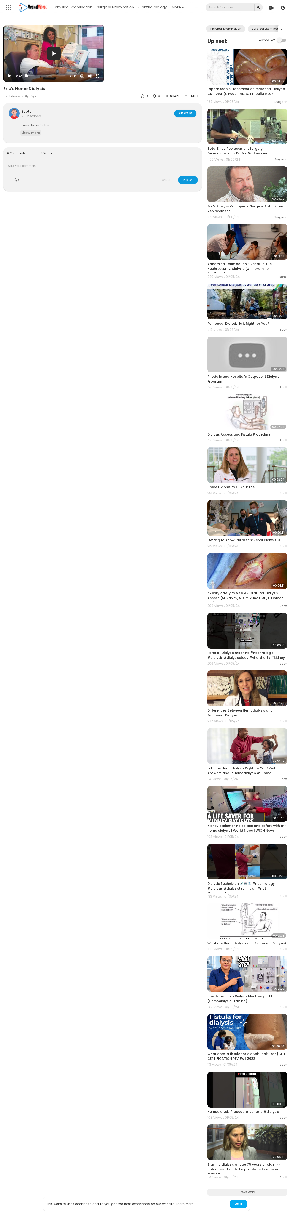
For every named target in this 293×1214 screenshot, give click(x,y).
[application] (53, 53)
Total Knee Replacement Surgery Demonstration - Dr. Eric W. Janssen (237, 151)
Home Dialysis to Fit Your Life (231, 487)
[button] (284, 8)
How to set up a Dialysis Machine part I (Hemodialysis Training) (239, 998)
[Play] (9, 76)
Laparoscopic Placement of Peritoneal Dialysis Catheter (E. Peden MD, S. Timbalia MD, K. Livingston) (246, 94)
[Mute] (90, 76)
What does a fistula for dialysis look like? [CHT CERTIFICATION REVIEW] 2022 (246, 1056)
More (176, 7)
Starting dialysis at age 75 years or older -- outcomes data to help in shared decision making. (243, 1169)
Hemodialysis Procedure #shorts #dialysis (243, 1111)
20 (82, 76)
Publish (188, 180)
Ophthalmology (152, 7)
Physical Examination (73, 7)
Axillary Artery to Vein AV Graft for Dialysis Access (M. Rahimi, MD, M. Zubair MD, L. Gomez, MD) (245, 598)
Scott (26, 111)
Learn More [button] (185, 1204)
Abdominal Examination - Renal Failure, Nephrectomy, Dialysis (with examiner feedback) (239, 269)
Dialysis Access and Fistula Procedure (238, 434)
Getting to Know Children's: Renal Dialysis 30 (244, 540)
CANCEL (167, 180)
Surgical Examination (115, 7)
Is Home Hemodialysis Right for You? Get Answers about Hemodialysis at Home (241, 770)
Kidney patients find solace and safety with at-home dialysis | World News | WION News (246, 828)
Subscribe (185, 113)
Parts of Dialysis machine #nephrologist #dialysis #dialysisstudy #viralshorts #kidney (246, 655)
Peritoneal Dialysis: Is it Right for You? (238, 323)
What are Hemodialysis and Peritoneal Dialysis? (247, 943)
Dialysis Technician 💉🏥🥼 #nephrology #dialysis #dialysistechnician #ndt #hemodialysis (241, 888)
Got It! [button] (238, 1204)
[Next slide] (281, 28)
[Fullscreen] (97, 76)
